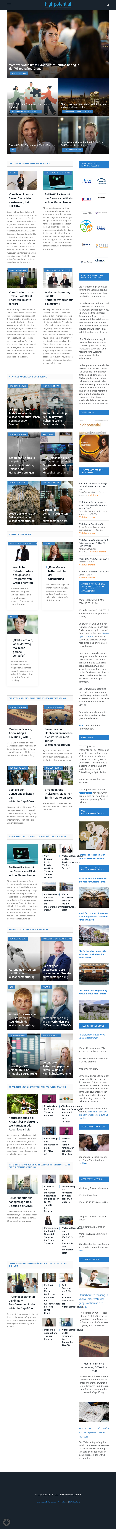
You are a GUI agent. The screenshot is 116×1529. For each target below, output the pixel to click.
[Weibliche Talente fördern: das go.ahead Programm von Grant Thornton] (22, 551)
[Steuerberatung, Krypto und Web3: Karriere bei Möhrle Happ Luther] (83, 97)
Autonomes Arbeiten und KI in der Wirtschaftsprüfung (22, 973)
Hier (81, 725)
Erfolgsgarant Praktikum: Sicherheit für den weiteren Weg (58, 793)
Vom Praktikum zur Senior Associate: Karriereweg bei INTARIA (21, 200)
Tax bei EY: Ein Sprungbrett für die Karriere (32, 145)
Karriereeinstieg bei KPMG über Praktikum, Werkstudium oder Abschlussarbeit (23, 1123)
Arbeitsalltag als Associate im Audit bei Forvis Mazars (67, 1194)
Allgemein (48, 434)
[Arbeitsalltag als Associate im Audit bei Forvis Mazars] (66, 1179)
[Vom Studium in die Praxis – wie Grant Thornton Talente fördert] (22, 278)
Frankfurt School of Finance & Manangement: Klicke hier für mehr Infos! (93, 916)
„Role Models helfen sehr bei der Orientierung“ (57, 573)
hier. (81, 1250)
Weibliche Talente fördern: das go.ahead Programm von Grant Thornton (23, 575)
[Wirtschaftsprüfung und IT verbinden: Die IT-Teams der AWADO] (56, 1007)
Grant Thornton (18, 270)
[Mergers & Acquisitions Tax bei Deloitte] (49, 1322)
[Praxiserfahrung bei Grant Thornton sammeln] (49, 1098)
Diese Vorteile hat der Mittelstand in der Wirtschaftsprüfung (23, 517)
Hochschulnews (18, 386)
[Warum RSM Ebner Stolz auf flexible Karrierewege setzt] (66, 886)
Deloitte (49, 543)
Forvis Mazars (19, 73)
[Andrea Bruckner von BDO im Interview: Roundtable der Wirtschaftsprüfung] (23, 1007)
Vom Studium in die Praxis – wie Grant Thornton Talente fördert (21, 298)
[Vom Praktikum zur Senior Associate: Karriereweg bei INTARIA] (22, 180)
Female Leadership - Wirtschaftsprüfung (30, 543)
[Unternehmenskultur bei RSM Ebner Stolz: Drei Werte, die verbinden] (83, 135)
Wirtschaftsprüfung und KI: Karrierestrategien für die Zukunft (59, 298)
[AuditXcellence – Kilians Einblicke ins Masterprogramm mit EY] (49, 886)
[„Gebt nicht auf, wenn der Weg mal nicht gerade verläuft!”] (22, 624)
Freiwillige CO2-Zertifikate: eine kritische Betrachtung (23, 1069)
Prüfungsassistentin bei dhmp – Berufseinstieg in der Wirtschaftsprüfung (22, 1302)
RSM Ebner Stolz (53, 768)
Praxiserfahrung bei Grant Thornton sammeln (50, 1111)
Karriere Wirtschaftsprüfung (60, 172)
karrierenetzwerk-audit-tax (26, 111)
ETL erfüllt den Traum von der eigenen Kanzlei (29, 105)
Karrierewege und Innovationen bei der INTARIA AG (50, 1146)
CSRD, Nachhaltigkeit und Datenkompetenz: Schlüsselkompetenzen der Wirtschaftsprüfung (56, 465)
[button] (6, 1522)
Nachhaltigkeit (17, 1035)
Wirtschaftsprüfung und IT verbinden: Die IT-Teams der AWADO (56, 1021)
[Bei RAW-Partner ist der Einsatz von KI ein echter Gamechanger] (58, 180)
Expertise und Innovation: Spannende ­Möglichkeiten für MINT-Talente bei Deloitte (50, 1199)
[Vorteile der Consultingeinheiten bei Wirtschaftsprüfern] (56, 503)
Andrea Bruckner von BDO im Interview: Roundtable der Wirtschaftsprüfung (22, 1019)
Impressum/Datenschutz (46, 1502)
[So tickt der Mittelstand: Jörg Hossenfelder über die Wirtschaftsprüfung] (56, 959)
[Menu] (9, 5)
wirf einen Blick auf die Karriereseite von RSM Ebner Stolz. (94, 1114)
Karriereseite (85, 792)
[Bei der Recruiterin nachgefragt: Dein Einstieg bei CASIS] (22, 1184)
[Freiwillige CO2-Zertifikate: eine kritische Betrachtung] (23, 1056)
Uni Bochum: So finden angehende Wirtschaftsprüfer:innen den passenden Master (23, 417)
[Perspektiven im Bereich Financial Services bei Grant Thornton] (49, 1220)
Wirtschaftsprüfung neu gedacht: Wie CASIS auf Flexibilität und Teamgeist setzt (67, 1240)
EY (13, 149)
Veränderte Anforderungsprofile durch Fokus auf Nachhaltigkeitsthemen (56, 1068)
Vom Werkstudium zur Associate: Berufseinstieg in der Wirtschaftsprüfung (44, 66)
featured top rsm (72, 149)
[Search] (107, 5)
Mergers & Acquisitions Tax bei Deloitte (50, 1334)
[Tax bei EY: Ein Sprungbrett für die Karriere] (32, 135)
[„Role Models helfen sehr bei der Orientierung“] (57, 551)
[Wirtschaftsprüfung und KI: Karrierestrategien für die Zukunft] (58, 278)
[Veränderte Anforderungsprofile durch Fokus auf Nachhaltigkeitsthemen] (56, 1056)
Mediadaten (63, 1502)
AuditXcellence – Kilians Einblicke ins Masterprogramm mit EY (50, 902)
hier (84, 1163)
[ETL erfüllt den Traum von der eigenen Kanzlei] (32, 97)
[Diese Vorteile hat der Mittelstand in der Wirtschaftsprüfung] (23, 503)
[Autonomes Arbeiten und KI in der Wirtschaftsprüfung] (23, 959)
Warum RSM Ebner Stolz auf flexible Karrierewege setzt (67, 902)
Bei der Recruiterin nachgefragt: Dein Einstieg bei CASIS (21, 1202)
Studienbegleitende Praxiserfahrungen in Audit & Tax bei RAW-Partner (67, 1114)
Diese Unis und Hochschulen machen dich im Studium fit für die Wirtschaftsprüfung (58, 736)
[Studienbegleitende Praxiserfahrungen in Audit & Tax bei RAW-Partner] (66, 1098)
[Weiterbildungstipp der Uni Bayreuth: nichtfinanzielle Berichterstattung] (56, 406)
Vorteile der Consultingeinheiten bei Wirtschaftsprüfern (55, 515)
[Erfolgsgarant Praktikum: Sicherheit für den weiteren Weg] (58, 775)
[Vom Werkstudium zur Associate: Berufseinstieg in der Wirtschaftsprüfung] (58, 44)
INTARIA (13, 172)
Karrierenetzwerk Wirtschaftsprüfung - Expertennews (70, 938)
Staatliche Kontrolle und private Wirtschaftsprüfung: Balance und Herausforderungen (22, 465)
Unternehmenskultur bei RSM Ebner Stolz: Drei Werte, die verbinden (83, 144)
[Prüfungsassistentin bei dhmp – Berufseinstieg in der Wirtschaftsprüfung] (22, 1283)
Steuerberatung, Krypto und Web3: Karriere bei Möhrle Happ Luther (83, 105)
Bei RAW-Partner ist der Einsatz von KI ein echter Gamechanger (58, 198)
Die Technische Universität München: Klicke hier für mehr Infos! (92, 954)
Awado (13, 616)
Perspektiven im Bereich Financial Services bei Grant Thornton (50, 1236)
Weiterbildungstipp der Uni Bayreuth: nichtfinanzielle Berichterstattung (54, 419)
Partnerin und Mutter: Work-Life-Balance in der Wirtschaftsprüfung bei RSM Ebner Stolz (50, 1299)
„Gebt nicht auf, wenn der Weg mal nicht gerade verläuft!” (23, 647)
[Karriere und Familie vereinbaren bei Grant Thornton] (66, 1131)
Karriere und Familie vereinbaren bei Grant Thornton (67, 1146)
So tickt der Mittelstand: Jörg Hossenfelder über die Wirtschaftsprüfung (56, 971)
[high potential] (58, 5)
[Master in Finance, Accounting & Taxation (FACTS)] (22, 715)
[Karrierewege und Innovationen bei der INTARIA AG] (49, 1131)
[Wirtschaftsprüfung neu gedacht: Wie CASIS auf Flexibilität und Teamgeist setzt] (66, 1220)
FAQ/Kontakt (74, 1502)
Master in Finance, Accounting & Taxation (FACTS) (20, 733)
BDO (11, 987)
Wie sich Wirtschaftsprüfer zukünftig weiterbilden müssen (94, 1432)
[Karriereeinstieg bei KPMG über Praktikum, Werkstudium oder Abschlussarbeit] (22, 1104)
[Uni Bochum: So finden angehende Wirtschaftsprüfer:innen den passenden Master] (23, 406)
